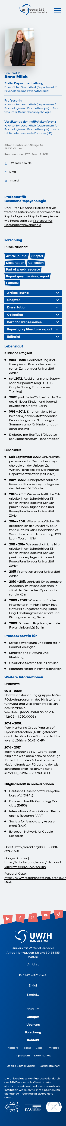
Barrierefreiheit (49, 1066)
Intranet (53, 1047)
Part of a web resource (23, 269)
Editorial (12, 283)
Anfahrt (33, 964)
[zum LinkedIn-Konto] (8, 920)
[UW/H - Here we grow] (33, 10)
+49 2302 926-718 (20, 163)
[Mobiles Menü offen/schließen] (58, 10)
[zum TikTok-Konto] (58, 915)
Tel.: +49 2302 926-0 (33, 975)
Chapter (37, 256)
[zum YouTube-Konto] (46, 916)
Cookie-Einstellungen (21, 1066)
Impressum (22, 1055)
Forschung (33, 1032)
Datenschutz (42, 1055)
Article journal (16, 256)
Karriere (13, 1047)
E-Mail (13, 171)
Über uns (33, 1024)
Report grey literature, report (27, 276)
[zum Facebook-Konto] (20, 919)
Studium (33, 1009)
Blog (39, 1047)
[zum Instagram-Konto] (33, 917)
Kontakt (33, 994)
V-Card (14, 180)
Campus (33, 1017)
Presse (27, 1047)
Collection (36, 263)
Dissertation (15, 263)
